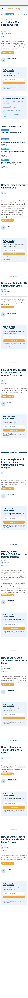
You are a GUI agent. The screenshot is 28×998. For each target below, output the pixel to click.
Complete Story (6, 52)
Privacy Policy (7, 88)
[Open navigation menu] (3, 8)
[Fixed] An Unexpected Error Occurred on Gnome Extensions (12, 152)
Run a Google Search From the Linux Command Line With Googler (11, 163)
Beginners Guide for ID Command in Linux (13, 142)
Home (2, 14)
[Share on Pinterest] (24, 14)
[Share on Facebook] (20, 14)
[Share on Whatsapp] (26, 14)
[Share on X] (22, 14)
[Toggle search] (25, 8)
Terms (23, 87)
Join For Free (14, 83)
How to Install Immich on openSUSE (11, 132)
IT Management (9, 14)
